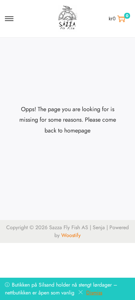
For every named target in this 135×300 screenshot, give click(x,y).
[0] (121, 19)
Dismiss (94, 292)
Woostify (71, 235)
